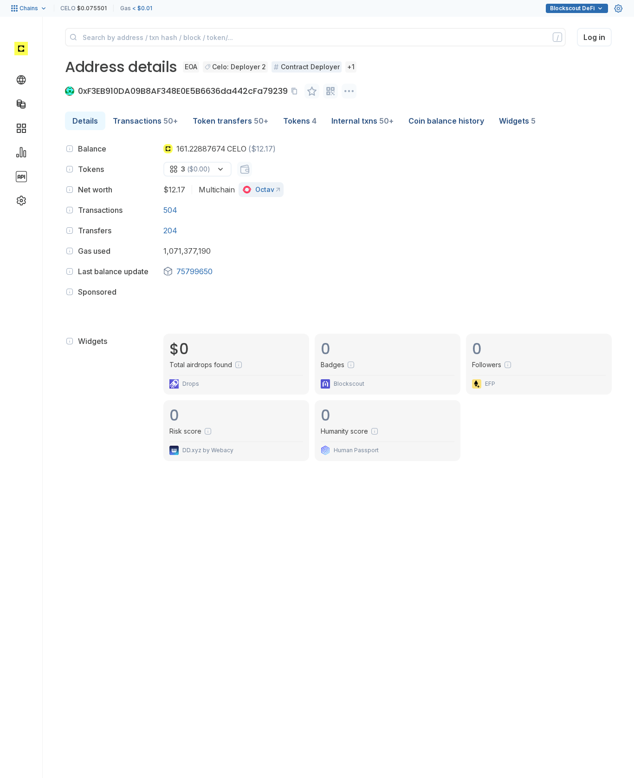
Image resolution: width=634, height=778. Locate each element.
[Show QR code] (330, 91)
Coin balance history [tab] (446, 120)
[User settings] (618, 8)
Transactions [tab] (145, 120)
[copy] (296, 91)
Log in (594, 37)
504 (170, 210)
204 (170, 230)
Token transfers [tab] (230, 120)
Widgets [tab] (517, 120)
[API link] (21, 176)
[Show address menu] (349, 91)
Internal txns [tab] (362, 120)
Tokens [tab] (300, 120)
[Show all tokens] (244, 169)
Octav (264, 189)
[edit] (311, 91)
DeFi (572, 8)
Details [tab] (85, 120)
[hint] (69, 148)
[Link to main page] (21, 48)
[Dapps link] (21, 128)
